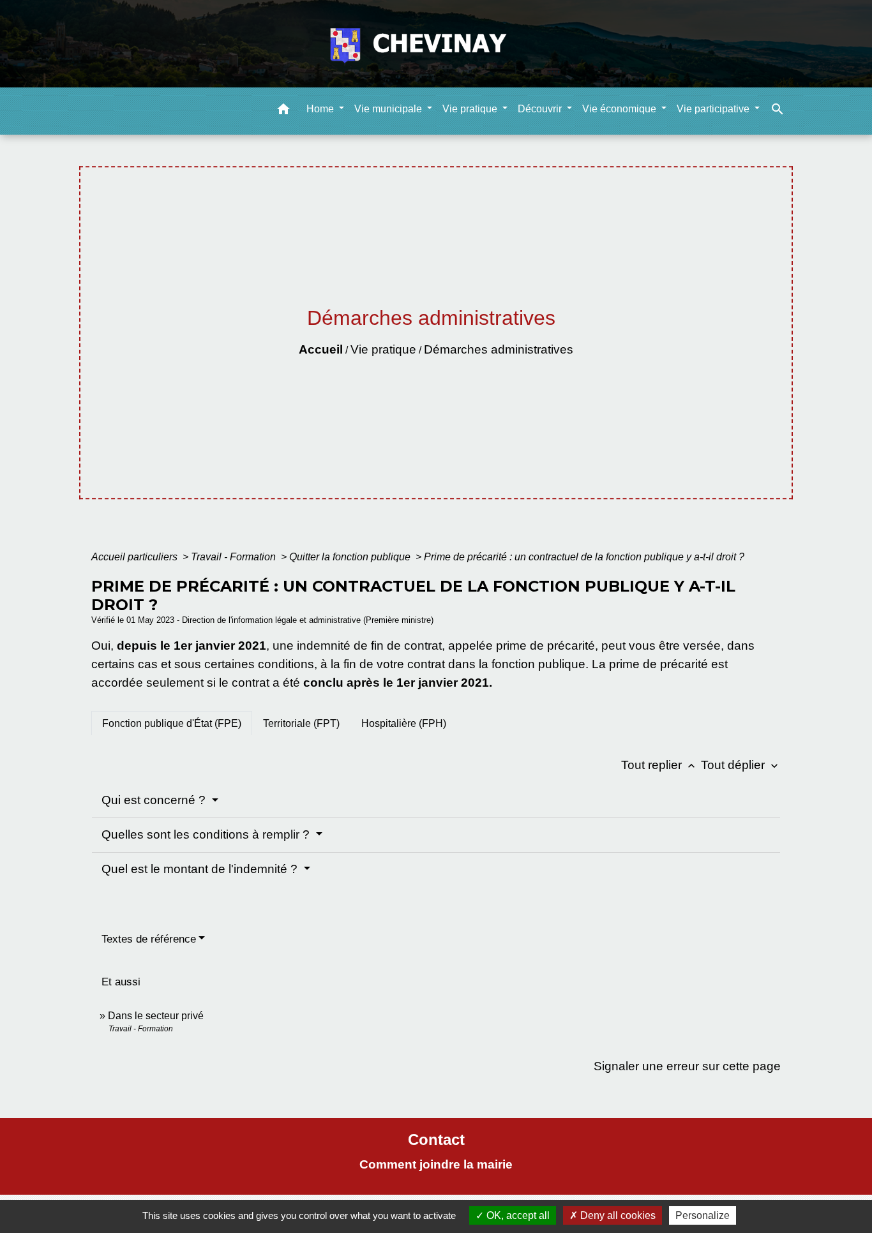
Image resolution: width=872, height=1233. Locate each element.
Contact (436, 1139)
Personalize (702, 1215)
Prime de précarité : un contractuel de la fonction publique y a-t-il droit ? (584, 556)
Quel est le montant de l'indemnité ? (201, 869)
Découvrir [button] (541, 108)
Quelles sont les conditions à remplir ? (207, 834)
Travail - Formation (234, 556)
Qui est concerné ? (155, 800)
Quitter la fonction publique (351, 556)
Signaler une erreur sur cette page (687, 1066)
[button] (283, 111)
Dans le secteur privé (156, 1015)
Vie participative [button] (714, 108)
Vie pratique (383, 349)
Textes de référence (148, 939)
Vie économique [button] (620, 108)
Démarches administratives (498, 349)
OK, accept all (517, 1215)
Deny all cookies (617, 1215)
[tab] (171, 723)
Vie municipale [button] (389, 108)
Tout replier (659, 765)
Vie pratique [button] (471, 108)
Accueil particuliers (135, 556)
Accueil (321, 349)
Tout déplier (741, 765)
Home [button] (321, 108)
